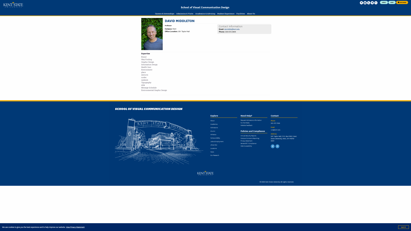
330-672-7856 (275, 123)
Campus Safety (215, 138)
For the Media (245, 122)
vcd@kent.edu (275, 130)
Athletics (213, 134)
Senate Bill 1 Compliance (248, 143)
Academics (213, 124)
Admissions (214, 127)
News (212, 152)
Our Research (214, 155)
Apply (384, 2)
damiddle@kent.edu (232, 29)
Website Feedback (246, 125)
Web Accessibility (246, 146)
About (212, 120)
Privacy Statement (246, 141)
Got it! (403, 227)
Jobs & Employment (216, 141)
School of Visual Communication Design (205, 7)
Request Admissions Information (251, 120)
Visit (392, 2)
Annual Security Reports (248, 135)
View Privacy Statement (75, 227)
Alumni (212, 131)
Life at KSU (213, 145)
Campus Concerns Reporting (250, 138)
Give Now (402, 2)
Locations (213, 148)
